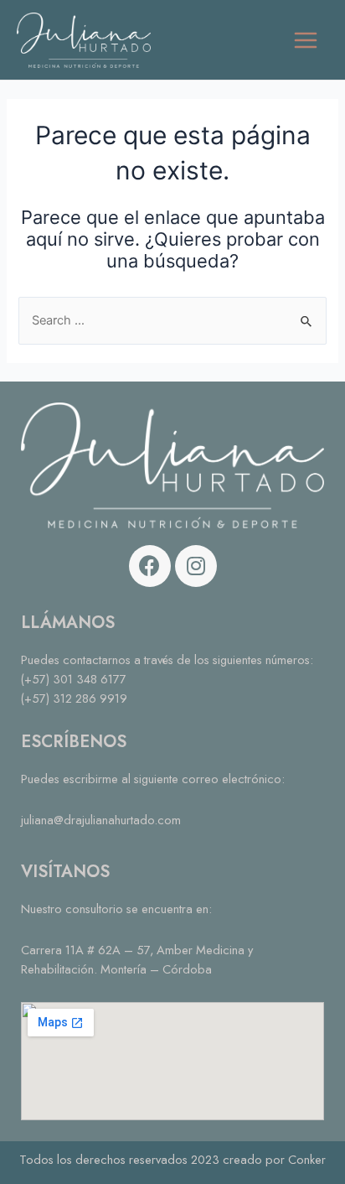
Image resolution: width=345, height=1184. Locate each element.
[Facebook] (150, 566)
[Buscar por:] (172, 320)
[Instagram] (196, 566)
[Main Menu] (305, 40)
